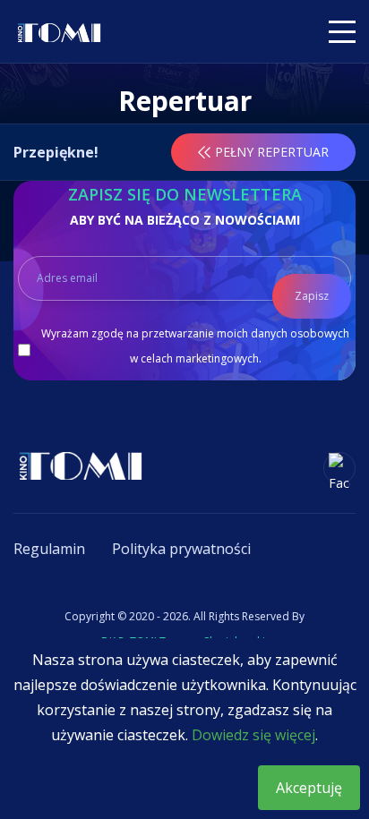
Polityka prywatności (181, 549)
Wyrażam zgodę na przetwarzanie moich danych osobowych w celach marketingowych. (195, 346)
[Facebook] (339, 468)
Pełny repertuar (272, 151)
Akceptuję (309, 788)
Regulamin (49, 549)
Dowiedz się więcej (253, 735)
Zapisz (312, 295)
